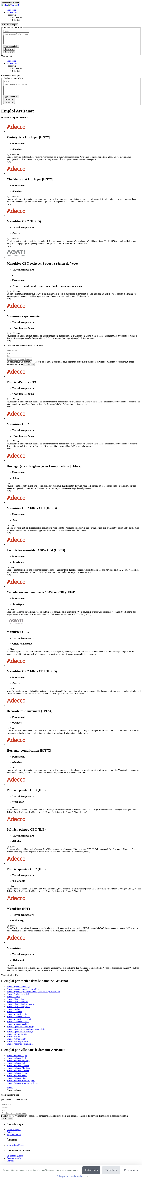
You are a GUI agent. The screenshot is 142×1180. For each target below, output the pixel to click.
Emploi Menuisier (14, 1011)
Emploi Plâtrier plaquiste (17, 1041)
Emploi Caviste (13, 996)
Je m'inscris (7, 1119)
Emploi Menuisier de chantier (19, 1019)
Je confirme (29, 364)
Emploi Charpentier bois (17, 1001)
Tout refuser (111, 1170)
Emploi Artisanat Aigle (17, 1055)
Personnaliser (131, 1170)
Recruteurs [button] (11, 15)
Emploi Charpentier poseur (18, 1006)
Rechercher (9, 52)
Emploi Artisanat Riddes (17, 1073)
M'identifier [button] (17, 17)
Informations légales (15, 1145)
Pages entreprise (14, 1134)
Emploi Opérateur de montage (20, 1031)
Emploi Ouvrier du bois (17, 1034)
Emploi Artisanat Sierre (17, 1075)
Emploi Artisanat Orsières (18, 1070)
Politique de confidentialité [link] (69, 1176)
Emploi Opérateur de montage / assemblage (26, 1029)
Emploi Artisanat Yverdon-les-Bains (22, 1083)
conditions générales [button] (53, 362)
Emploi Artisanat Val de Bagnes (21, 1080)
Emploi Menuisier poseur (18, 1021)
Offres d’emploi (14, 1129)
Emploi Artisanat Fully (16, 1063)
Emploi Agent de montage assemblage (23, 989)
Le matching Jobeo (15, 1156)
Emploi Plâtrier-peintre (16, 1039)
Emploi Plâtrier (13, 1036)
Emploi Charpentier (15, 999)
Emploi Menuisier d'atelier (18, 1016)
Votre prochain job (9, 25)
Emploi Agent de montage (18, 986)
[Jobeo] (12, 5)
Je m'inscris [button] (12, 12)
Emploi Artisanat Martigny (18, 1068)
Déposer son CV (14, 1158)
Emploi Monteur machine (18, 1024)
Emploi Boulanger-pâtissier (19, 994)
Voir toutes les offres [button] (10, 975)
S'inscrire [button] (16, 20)
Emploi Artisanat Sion (16, 1078)
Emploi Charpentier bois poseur (20, 1004)
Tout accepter (91, 1170)
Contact (10, 1161)
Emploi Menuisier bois (16, 1014)
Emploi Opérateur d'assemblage (20, 1026)
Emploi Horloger (14, 1009)
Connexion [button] (11, 10)
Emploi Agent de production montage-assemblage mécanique (33, 991)
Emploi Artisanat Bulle (17, 1058)
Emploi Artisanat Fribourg (18, 1060)
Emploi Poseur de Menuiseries (20, 1044)
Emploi (10, 1087)
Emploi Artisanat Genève (18, 1065)
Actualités (11, 1132)
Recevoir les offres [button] (15, 364)
